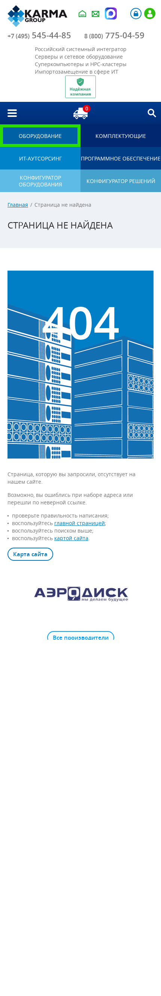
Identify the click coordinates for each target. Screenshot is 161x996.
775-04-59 (114, 35)
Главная (17, 204)
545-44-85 (39, 35)
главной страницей (79, 523)
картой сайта (71, 538)
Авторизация (136, 13)
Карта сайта (30, 554)
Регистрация (149, 13)
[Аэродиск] (80, 593)
